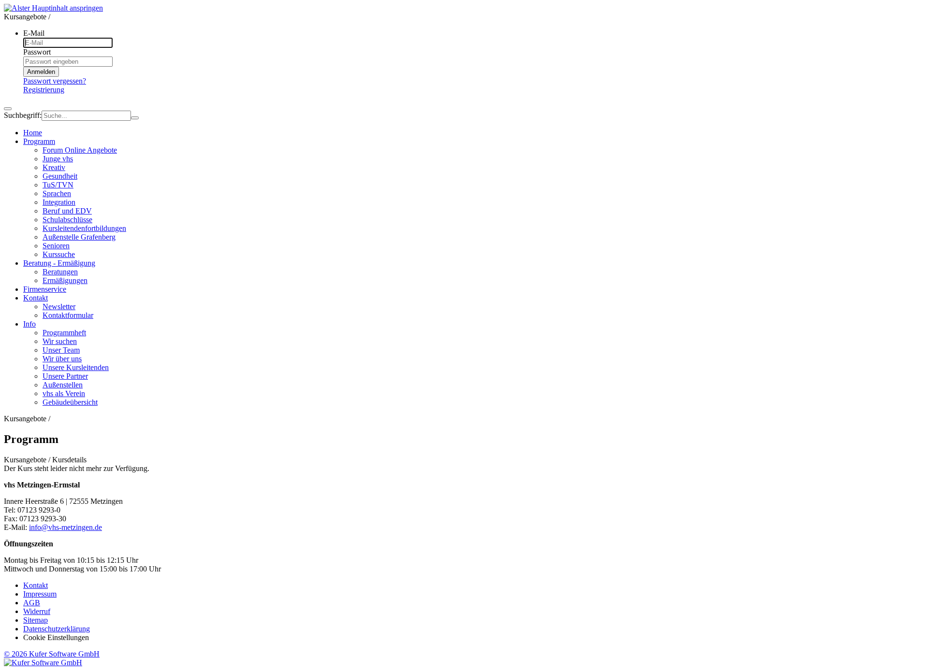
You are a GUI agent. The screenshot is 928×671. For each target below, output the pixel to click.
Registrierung (43, 90)
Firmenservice (44, 289)
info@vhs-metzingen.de (65, 527)
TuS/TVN (58, 185)
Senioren (56, 246)
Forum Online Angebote (80, 150)
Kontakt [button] (35, 298)
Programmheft (64, 332)
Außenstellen (63, 385)
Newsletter (59, 306)
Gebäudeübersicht (70, 402)
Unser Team (61, 350)
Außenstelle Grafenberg (79, 237)
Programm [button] (39, 141)
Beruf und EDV (67, 211)
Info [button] (29, 324)
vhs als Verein (64, 393)
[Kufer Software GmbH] (43, 662)
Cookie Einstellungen (56, 637)
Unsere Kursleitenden (76, 367)
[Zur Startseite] (18, 8)
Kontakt (35, 585)
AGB (31, 603)
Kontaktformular (68, 315)
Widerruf (36, 611)
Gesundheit (60, 176)
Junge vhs (58, 159)
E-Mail (33, 33)
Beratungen (60, 272)
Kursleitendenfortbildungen (84, 228)
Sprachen (57, 193)
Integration (59, 202)
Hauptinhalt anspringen (67, 8)
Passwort (37, 52)
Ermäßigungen (65, 280)
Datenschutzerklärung (56, 629)
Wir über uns (62, 359)
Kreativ (54, 167)
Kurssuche (59, 254)
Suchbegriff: (23, 115)
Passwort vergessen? (54, 81)
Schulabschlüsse (67, 219)
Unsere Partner (65, 376)
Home (32, 132)
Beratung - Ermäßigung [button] (59, 263)
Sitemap (35, 620)
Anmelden (41, 71)
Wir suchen (60, 341)
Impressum (40, 594)
